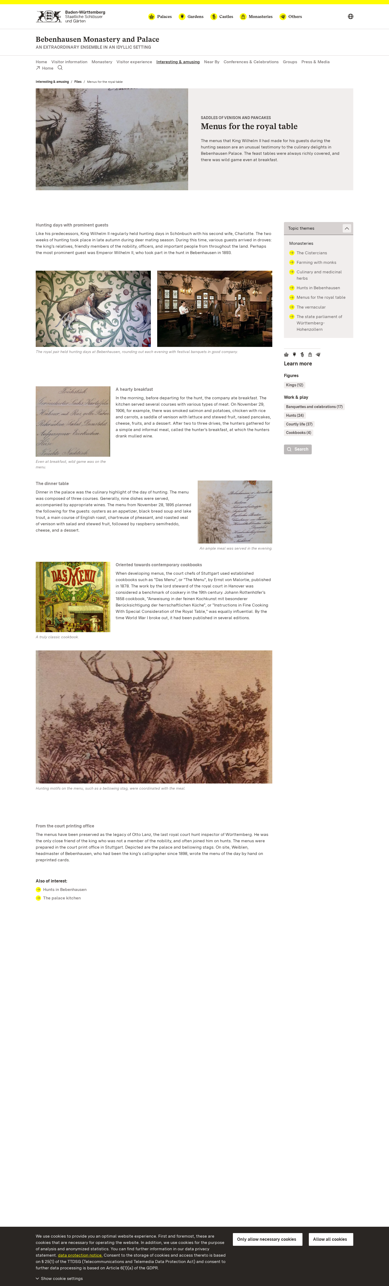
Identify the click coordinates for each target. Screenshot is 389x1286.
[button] (318, 228)
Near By (211, 61)
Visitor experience (134, 61)
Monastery (102, 61)
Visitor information (69, 61)
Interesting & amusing (178, 61)
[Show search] (60, 67)
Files (78, 82)
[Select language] (350, 17)
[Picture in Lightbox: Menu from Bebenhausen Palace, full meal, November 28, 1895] (235, 512)
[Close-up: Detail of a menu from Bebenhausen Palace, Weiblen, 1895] (112, 139)
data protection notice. (80, 1255)
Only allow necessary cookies (266, 1239)
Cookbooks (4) (298, 433)
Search (302, 449)
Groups (290, 61)
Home (41, 61)
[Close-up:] (93, 310)
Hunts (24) (295, 415)
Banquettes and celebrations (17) (314, 407)
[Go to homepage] (70, 16)
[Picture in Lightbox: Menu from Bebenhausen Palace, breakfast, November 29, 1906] (73, 421)
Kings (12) (294, 385)
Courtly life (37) (299, 424)
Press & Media (315, 61)
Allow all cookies (330, 1239)
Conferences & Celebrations (251, 61)
